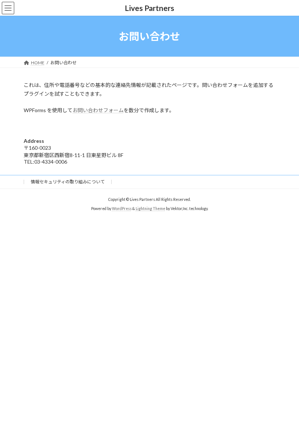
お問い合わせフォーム (98, 110)
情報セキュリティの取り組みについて (68, 181)
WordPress (122, 208)
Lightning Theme (150, 208)
